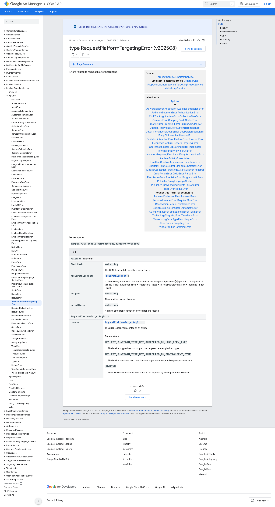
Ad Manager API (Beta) (119, 27)
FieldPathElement (115, 275)
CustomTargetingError (188, 127)
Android (203, 439)
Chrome (203, 444)
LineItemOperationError (189, 165)
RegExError (181, 188)
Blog (125, 439)
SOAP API (55, 4)
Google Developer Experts (59, 449)
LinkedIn (127, 454)
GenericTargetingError (186, 143)
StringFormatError (159, 211)
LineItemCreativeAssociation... (167, 162)
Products (83, 40)
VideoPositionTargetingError (175, 226)
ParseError (191, 173)
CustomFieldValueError (163, 127)
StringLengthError (179, 211)
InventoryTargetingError (159, 154)
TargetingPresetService (189, 84)
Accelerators (53, 454)
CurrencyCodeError (191, 124)
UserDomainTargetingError (175, 223)
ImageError (195, 146)
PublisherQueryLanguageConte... (175, 181)
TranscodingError (162, 219)
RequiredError (188, 196)
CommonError (160, 120)
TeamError (195, 211)
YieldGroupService (175, 88)
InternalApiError (167, 150)
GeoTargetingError (159, 146)
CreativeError (156, 124)
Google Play (205, 469)
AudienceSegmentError (164, 112)
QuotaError (193, 185)
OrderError (178, 173)
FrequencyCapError (162, 143)
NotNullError (187, 169)
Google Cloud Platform (137, 487)
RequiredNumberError (165, 200)
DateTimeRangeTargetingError (162, 131)
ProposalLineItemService (161, 84)
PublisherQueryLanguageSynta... (169, 185)
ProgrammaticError (192, 177)
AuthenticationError (188, 112)
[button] (21, 31)
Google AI (160, 487)
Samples (39, 11)
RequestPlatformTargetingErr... (125, 322)
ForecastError (196, 139)
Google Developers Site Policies (114, 413)
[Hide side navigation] (38, 501)
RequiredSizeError (187, 200)
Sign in (267, 4)
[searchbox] (21, 21)
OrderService (191, 80)
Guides (8, 11)
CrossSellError (172, 124)
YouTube (127, 464)
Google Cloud (205, 464)
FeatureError (181, 139)
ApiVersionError (155, 108)
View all (203, 474)
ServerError (188, 204)
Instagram (128, 449)
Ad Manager (32, 4)
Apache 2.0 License (72, 413)
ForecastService (165, 76)
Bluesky (126, 444)
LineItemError (192, 162)
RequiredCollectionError (167, 196)
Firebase (203, 449)
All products (177, 487)
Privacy (59, 500)
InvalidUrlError (184, 150)
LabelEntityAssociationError (188, 154)
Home (72, 40)
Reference (23, 11)
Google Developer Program (60, 439)
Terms (50, 500)
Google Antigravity (208, 459)
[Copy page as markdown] (83, 55)
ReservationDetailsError (168, 204)
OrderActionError (163, 173)
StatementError (189, 207)
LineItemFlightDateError (161, 165)
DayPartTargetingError (192, 131)
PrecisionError (174, 177)
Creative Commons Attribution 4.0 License (149, 410)
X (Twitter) (128, 459)
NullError (199, 169)
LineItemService (184, 76)
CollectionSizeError (190, 116)
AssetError (170, 108)
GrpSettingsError (179, 146)
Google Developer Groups (59, 444)
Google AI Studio (207, 454)
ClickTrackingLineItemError (164, 116)
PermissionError (156, 177)
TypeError (178, 219)
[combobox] (219, 4)
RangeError (168, 188)
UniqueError (190, 219)
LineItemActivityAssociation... (175, 158)
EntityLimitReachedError (160, 139)
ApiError (175, 101)
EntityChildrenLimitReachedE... (175, 135)
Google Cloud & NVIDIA (58, 459)
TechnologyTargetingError (166, 215)
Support (54, 11)
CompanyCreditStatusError (183, 120)
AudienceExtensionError (190, 108)
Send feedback (193, 48)
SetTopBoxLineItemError (166, 207)
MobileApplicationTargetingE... (163, 169)
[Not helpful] (203, 40)
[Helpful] (198, 40)
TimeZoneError (189, 215)
